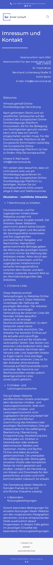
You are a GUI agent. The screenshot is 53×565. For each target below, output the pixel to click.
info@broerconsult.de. (17, 161)
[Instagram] (30, 6)
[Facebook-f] (27, 6)
